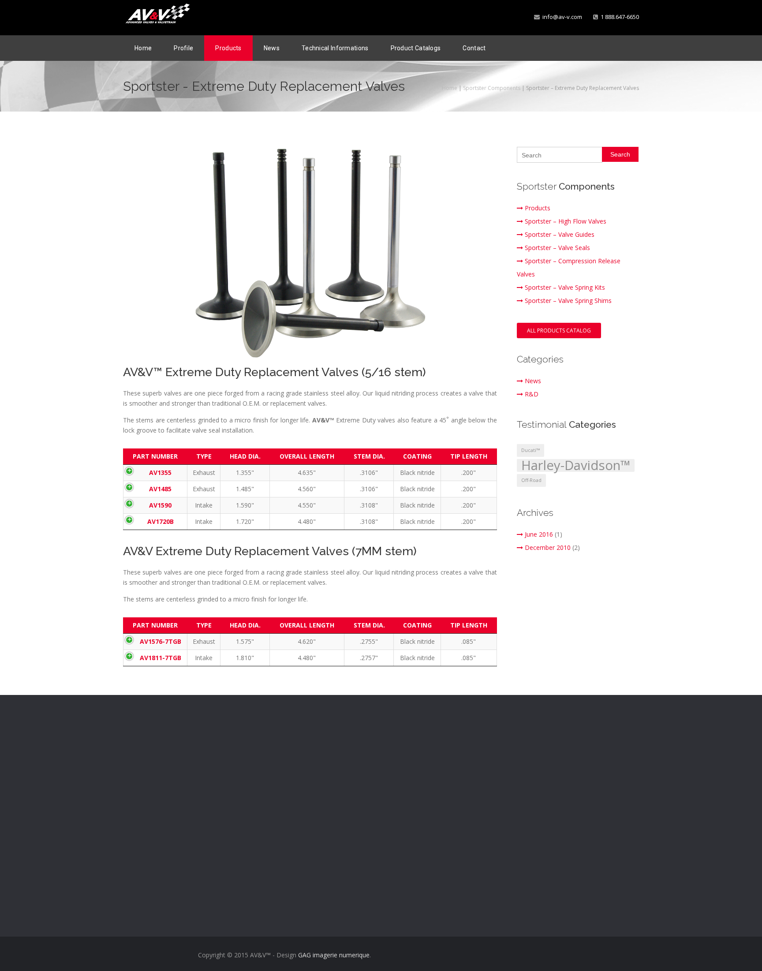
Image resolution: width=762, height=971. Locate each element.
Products (228, 48)
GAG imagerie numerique (334, 955)
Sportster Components (491, 88)
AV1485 (160, 489)
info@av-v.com (561, 17)
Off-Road (531, 480)
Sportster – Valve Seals (557, 247)
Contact (474, 48)
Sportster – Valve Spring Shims (568, 300)
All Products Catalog (559, 330)
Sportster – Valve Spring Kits (565, 287)
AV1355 (160, 472)
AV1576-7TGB (160, 641)
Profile (183, 48)
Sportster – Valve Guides (559, 234)
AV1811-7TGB (160, 658)
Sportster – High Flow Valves (565, 221)
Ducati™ (530, 450)
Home (143, 48)
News (272, 48)
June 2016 (539, 534)
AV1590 (160, 505)
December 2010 (548, 547)
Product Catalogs (416, 48)
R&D (531, 394)
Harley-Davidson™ (575, 465)
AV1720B (160, 521)
